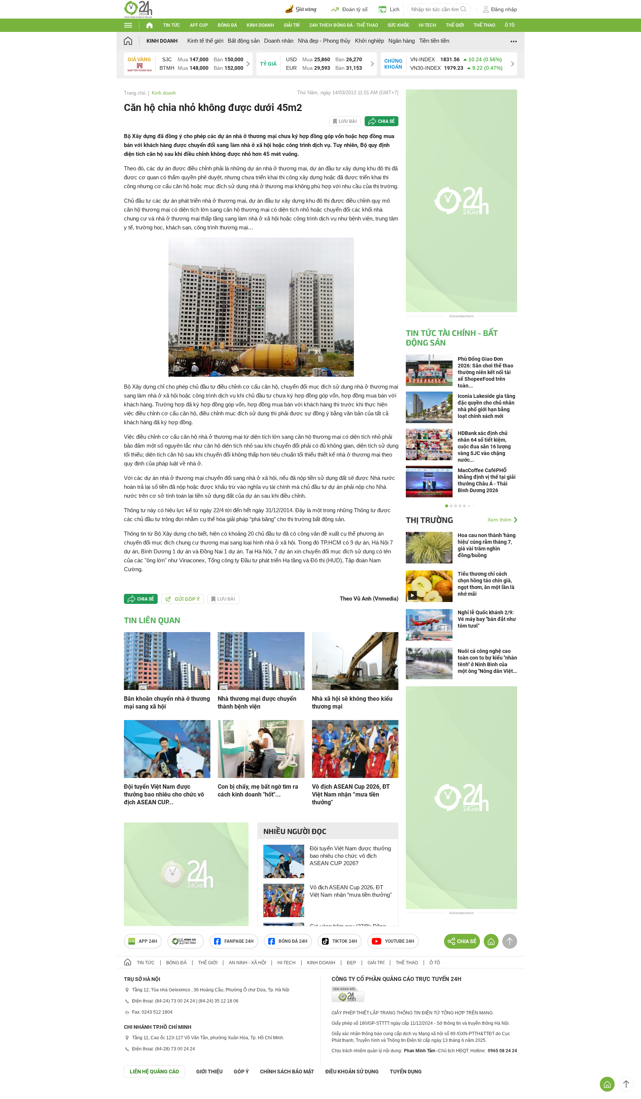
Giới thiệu (209, 1072)
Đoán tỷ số (355, 9)
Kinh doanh (260, 25)
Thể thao (484, 25)
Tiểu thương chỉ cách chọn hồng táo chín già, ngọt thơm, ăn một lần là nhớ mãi (486, 584)
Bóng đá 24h (293, 941)
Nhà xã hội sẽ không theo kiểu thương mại (352, 702)
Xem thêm (499, 520)
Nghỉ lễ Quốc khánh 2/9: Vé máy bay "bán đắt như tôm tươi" (487, 619)
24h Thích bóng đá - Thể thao (343, 25)
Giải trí (291, 25)
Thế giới (455, 25)
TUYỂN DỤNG (406, 1072)
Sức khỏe (398, 25)
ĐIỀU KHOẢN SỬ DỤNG (352, 1072)
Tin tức (171, 25)
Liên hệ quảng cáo (154, 1072)
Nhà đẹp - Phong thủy (324, 40)
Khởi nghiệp (369, 40)
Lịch (395, 9)
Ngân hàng (401, 40)
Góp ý (241, 1072)
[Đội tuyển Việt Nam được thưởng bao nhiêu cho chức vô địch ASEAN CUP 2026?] (167, 748)
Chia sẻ (386, 121)
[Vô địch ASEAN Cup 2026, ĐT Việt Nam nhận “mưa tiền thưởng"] (355, 748)
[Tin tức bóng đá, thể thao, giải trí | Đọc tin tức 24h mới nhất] (138, 9)
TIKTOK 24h (344, 941)
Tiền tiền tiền (434, 40)
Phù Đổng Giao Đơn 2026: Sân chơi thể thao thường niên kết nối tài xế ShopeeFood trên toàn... (485, 372)
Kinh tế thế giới (205, 40)
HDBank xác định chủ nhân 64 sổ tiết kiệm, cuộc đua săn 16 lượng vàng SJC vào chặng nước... (484, 446)
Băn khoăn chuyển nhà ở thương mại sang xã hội (167, 702)
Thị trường (429, 519)
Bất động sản (244, 40)
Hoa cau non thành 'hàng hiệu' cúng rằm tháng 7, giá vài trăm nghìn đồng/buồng (487, 545)
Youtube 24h (399, 941)
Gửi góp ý (187, 599)
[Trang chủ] (135, 41)
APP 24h (148, 941)
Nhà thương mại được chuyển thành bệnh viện (257, 702)
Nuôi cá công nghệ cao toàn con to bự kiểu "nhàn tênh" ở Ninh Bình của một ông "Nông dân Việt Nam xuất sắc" (487, 661)
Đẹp (351, 962)
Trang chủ (134, 93)
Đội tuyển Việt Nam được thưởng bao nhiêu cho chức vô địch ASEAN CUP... (164, 794)
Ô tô (510, 25)
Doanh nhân (278, 40)
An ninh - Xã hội (247, 962)
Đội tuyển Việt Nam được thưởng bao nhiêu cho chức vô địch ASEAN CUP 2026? (350, 855)
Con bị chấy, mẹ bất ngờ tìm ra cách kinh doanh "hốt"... (258, 790)
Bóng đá (227, 25)
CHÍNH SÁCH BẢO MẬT (287, 1072)
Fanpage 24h (239, 941)
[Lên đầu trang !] (626, 1084)
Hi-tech (427, 25)
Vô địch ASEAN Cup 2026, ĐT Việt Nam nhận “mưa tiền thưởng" (351, 794)
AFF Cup (199, 25)
